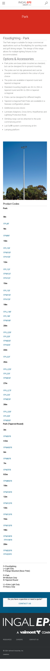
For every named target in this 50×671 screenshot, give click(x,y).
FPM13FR (7, 514)
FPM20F (7, 341)
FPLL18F (7, 312)
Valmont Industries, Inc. (16, 651)
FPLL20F (7, 332)
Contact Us (25, 604)
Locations (6, 654)
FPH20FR (7, 554)
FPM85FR (7, 481)
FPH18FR (7, 540)
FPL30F (6, 416)
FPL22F (6, 357)
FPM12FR (7, 503)
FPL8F (6, 224)
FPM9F (6, 236)
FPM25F (7, 378)
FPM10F (7, 252)
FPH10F (6, 257)
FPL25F (6, 374)
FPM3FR (7, 436)
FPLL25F (7, 369)
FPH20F (6, 345)
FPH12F (6, 278)
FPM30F (7, 420)
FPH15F (6, 299)
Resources (7, 639)
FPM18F (7, 320)
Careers (19, 639)
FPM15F (7, 295)
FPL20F (6, 336)
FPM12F (7, 274)
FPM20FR (7, 550)
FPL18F (6, 316)
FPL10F (6, 248)
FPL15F (6, 290)
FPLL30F (7, 412)
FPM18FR (7, 536)
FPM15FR (7, 525)
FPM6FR (7, 459)
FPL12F (6, 269)
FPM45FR (7, 447)
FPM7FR (7, 470)
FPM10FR (7, 492)
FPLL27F (7, 390)
